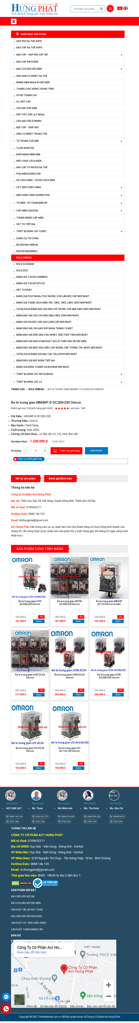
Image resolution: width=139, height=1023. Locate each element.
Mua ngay (96, 450)
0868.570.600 (67, 816)
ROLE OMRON (36, 389)
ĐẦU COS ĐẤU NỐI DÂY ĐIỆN (26, 903)
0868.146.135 (15, 816)
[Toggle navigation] (13, 21)
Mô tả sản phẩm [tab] (26, 478)
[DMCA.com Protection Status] (21, 883)
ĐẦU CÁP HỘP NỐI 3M (22, 896)
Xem (38, 621)
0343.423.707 (41, 816)
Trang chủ (18, 389)
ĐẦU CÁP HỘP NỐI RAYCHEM (26, 916)
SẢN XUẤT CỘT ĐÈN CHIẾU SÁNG (28, 922)
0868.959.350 (93, 816)
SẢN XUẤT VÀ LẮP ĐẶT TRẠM (27, 909)
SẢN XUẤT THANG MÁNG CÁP (27, 929)
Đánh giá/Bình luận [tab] (60, 478)
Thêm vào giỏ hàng (69, 450)
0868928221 (119, 816)
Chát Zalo (14, 821)
